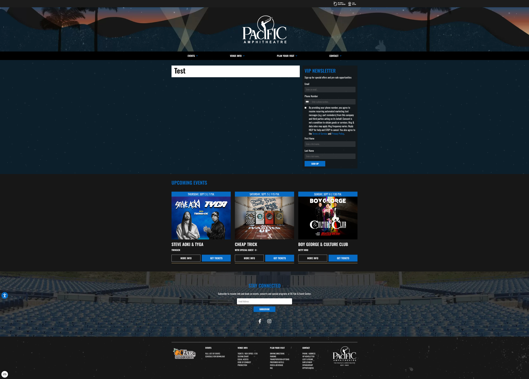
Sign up (315, 163)
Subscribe (264, 309)
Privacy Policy (338, 133)
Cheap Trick (246, 244)
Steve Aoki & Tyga (187, 244)
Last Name (309, 150)
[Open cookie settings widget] (4, 374)
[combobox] (308, 101)
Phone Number (311, 96)
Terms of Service (319, 133)
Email (307, 84)
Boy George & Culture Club (323, 244)
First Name (309, 138)
